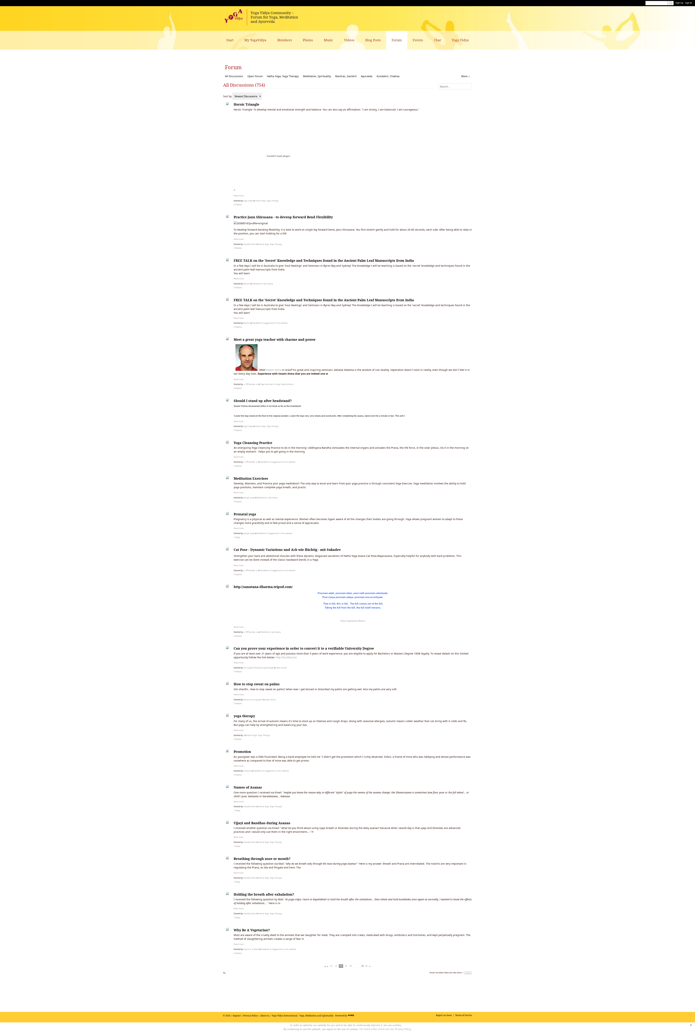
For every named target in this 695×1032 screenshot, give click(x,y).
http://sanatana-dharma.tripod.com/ (263, 587)
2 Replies (238, 430)
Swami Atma (273, 370)
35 (346, 966)
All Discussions (234, 76)
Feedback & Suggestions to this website (270, 323)
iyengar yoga (248, 497)
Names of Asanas (248, 787)
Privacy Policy (250, 1015)
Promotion (242, 751)
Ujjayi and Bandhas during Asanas (262, 823)
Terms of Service (463, 1015)
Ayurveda (366, 76)
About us (264, 1015)
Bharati (246, 283)
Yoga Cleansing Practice (253, 443)
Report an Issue (444, 1015)
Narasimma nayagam (252, 699)
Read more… (239, 195)
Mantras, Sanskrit (346, 76)
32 (331, 966)
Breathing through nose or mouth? (262, 858)
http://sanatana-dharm (352, 620)
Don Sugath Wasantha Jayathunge (258, 667)
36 (351, 966)
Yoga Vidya (248, 200)
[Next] (370, 965)
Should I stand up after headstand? (263, 401)
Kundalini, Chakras (388, 76)
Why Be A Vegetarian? (252, 930)
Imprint (237, 1015)
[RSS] (224, 972)
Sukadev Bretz (249, 244)
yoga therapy (244, 716)
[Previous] (327, 965)
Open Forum (255, 76)
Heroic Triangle (246, 104)
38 (366, 966)
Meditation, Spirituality (317, 76)
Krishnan (247, 771)
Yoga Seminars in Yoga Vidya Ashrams (277, 384)
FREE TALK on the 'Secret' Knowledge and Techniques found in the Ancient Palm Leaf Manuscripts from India (324, 260)
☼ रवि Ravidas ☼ (250, 384)
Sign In (688, 2)
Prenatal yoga (245, 514)
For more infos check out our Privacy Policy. (385, 1029)
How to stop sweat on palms (257, 684)
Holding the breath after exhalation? (264, 894)
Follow (468, 973)
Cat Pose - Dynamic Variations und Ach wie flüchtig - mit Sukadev (287, 549)
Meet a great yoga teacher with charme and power (275, 339)
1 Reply (237, 537)
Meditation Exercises (251, 478)
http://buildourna (286, 657)
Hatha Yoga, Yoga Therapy (283, 76)
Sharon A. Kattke (250, 949)
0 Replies (238, 204)
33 (336, 966)
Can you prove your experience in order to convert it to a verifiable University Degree (304, 648)
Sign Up (679, 2)
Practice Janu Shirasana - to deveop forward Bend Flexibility (283, 217)
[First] (325, 965)
